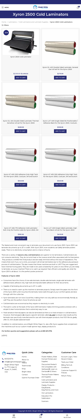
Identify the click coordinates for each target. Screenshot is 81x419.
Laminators (12, 22)
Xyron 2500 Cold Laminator (20, 57)
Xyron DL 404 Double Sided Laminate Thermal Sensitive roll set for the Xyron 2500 (21, 122)
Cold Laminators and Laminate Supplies (34, 22)
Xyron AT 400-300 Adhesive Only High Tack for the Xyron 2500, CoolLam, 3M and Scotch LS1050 (21, 176)
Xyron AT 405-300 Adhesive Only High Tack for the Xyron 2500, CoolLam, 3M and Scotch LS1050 (60, 176)
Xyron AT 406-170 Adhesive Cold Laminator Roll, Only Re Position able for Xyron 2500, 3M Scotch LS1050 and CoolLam (20, 230)
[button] (21, 78)
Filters (6, 25)
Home (4, 22)
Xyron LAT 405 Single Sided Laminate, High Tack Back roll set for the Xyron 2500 (60, 229)
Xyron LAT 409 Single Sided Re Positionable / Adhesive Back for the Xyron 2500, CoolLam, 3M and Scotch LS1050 (60, 123)
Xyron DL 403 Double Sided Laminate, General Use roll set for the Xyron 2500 (60, 68)
